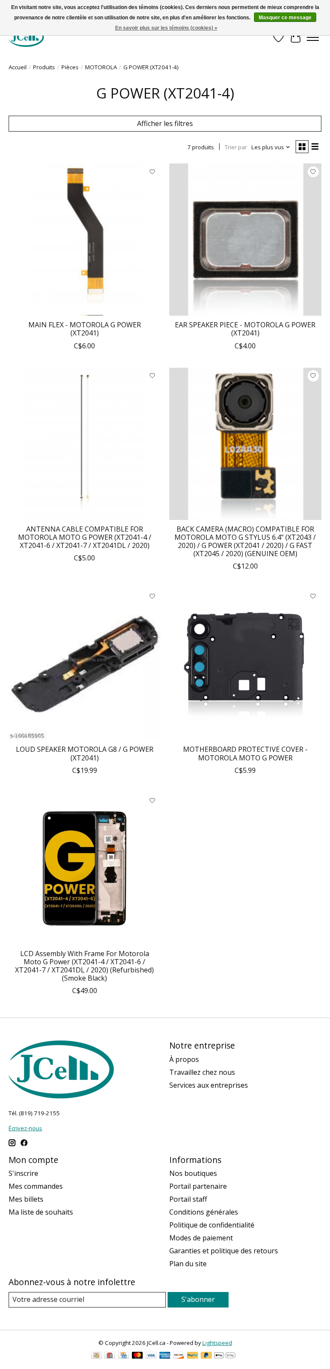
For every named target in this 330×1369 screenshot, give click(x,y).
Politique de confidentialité (211, 1225)
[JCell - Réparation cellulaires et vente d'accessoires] (26, 37)
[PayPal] (192, 1356)
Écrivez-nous (25, 1128)
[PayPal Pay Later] (206, 1356)
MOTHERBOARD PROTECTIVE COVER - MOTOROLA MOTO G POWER (245, 753)
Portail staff (188, 1199)
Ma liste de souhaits (41, 1212)
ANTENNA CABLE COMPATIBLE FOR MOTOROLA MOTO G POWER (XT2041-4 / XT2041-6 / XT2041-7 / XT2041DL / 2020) (84, 537)
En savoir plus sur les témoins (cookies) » (166, 28)
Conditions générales (203, 1212)
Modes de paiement (201, 1238)
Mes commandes (36, 1186)
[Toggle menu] (312, 37)
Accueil (18, 67)
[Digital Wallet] (224, 1356)
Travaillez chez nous (202, 1072)
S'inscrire (23, 1173)
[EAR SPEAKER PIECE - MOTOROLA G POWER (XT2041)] (245, 239)
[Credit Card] (123, 1356)
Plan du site (188, 1263)
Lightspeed (217, 1343)
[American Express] (165, 1356)
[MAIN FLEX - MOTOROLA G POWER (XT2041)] (85, 239)
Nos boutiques (193, 1173)
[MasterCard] (137, 1356)
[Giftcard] (109, 1356)
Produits (44, 67)
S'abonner (198, 1299)
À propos (184, 1059)
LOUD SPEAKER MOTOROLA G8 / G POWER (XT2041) (84, 753)
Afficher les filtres (165, 123)
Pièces (70, 67)
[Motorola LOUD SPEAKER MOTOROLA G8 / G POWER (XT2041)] (85, 664)
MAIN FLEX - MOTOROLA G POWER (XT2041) (84, 329)
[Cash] (96, 1356)
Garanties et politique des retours (223, 1250)
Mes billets (26, 1199)
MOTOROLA (101, 67)
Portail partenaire (198, 1186)
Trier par (236, 147)
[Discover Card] (178, 1356)
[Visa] (151, 1356)
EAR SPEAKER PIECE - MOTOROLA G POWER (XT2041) (245, 329)
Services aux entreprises (208, 1085)
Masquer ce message (285, 18)
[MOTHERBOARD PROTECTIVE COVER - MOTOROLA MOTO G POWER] (245, 664)
